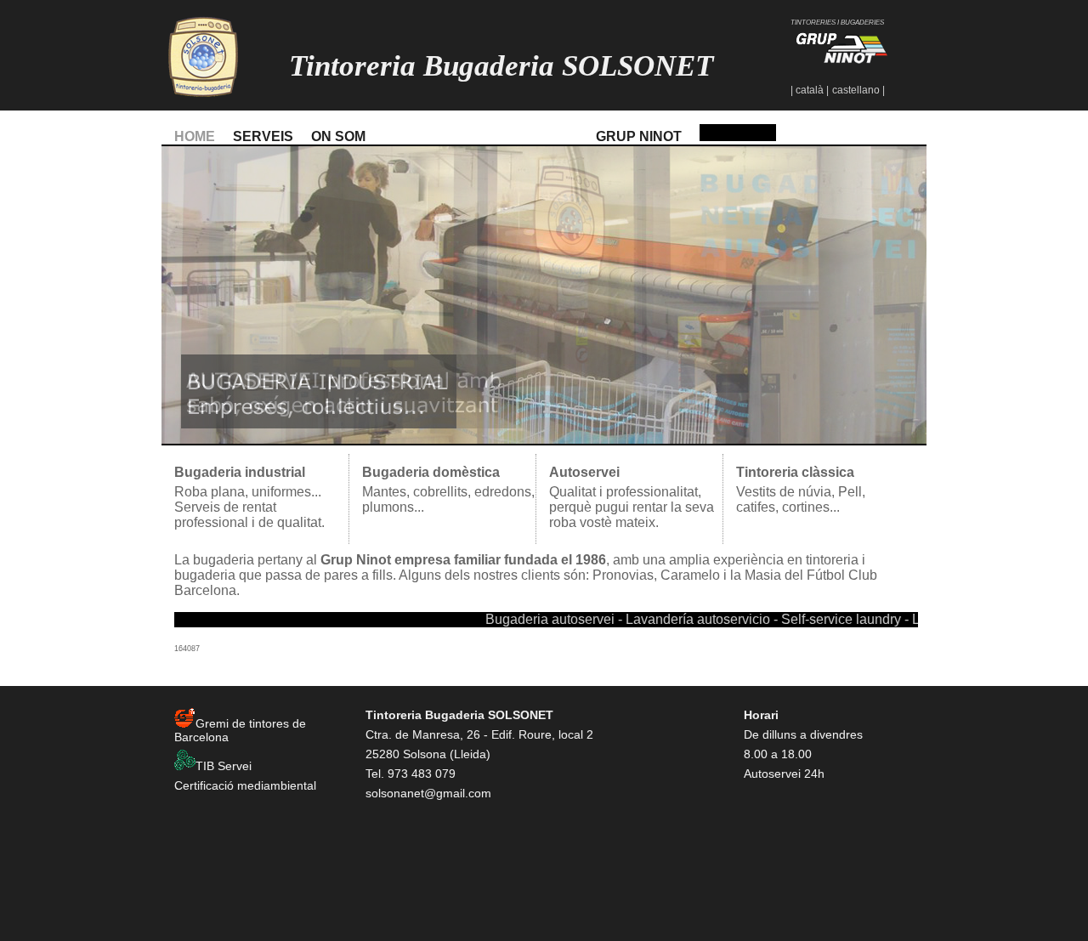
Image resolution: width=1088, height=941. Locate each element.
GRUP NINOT (639, 136)
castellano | (858, 90)
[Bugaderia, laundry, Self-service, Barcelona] (738, 136)
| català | (809, 90)
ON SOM (338, 136)
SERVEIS (263, 136)
